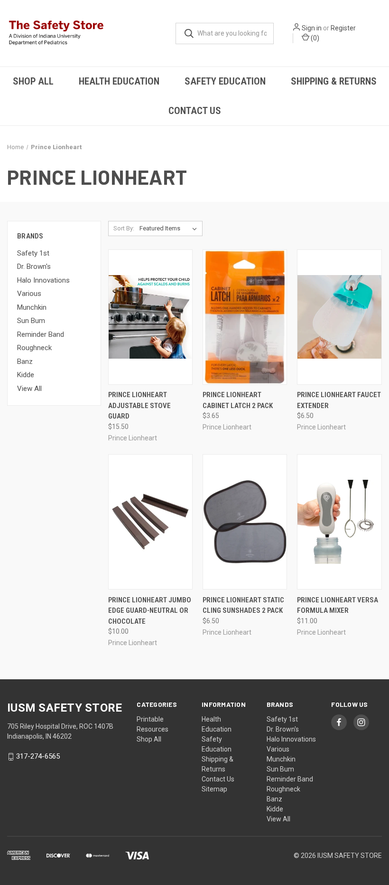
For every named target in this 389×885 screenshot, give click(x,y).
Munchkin (31, 307)
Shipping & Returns (334, 81)
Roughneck (34, 347)
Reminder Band (40, 334)
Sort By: (123, 228)
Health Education (119, 81)
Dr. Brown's (34, 266)
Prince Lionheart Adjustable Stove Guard (139, 405)
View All (29, 388)
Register (343, 28)
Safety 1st (33, 253)
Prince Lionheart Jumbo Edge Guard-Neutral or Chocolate (149, 611)
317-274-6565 (38, 756)
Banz (25, 361)
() (314, 38)
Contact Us (194, 110)
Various (29, 293)
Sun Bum (31, 320)
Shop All (33, 81)
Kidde (25, 375)
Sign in (312, 28)
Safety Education (225, 81)
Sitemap (214, 789)
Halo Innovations (43, 280)
